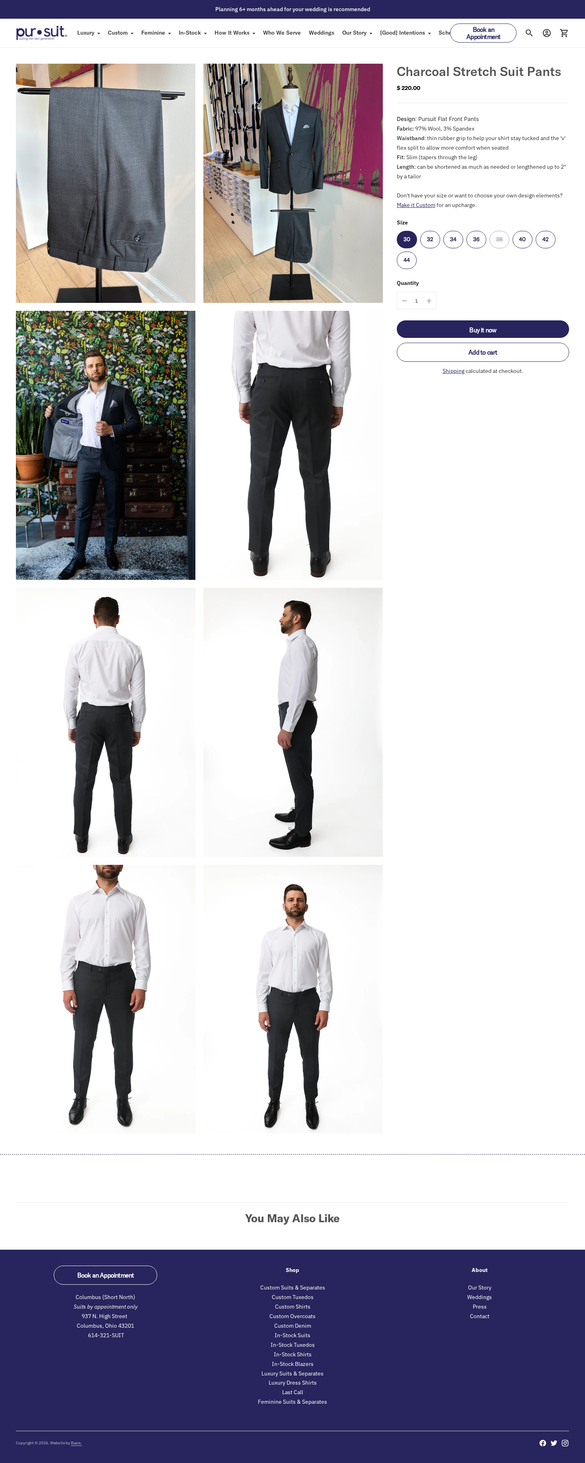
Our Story (354, 32)
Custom (118, 32)
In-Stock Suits (292, 1335)
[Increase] (429, 301)
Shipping (453, 371)
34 (453, 239)
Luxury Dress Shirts (293, 1382)
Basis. (76, 1442)
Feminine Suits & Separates (292, 1401)
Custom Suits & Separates (292, 1287)
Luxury (85, 32)
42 (545, 239)
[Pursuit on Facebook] (543, 1443)
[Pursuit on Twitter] (554, 1443)
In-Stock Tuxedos (293, 1344)
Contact (479, 1316)
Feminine (153, 32)
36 (476, 239)
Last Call (292, 1392)
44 (407, 259)
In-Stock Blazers (293, 1363)
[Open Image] (105, 183)
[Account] (547, 33)
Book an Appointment (483, 33)
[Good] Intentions (402, 32)
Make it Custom (416, 205)
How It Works (232, 32)
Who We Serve (282, 32)
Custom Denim (292, 1325)
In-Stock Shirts (293, 1354)
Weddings (321, 32)
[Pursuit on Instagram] (565, 1443)
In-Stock (190, 32)
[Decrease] (404, 301)
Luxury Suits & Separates (292, 1373)
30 (407, 239)
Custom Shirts (292, 1306)
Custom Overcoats (292, 1316)
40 (522, 239)
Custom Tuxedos (293, 1297)
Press (480, 1306)
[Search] (529, 33)
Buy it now (482, 330)
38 (499, 239)
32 (430, 239)
